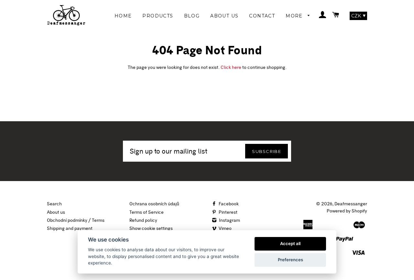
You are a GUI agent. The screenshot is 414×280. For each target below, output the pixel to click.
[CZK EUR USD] (358, 16)
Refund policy (143, 220)
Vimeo (225, 228)
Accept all (290, 243)
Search (54, 204)
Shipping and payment (70, 228)
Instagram (229, 220)
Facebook (228, 204)
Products (157, 16)
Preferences (290, 259)
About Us (224, 16)
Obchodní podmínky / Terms (75, 220)
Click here (231, 67)
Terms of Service (146, 212)
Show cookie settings (151, 228)
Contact (262, 16)
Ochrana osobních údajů (154, 204)
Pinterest (227, 212)
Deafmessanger (350, 204)
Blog (192, 16)
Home (123, 16)
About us (56, 212)
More (295, 16)
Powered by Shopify (347, 211)
